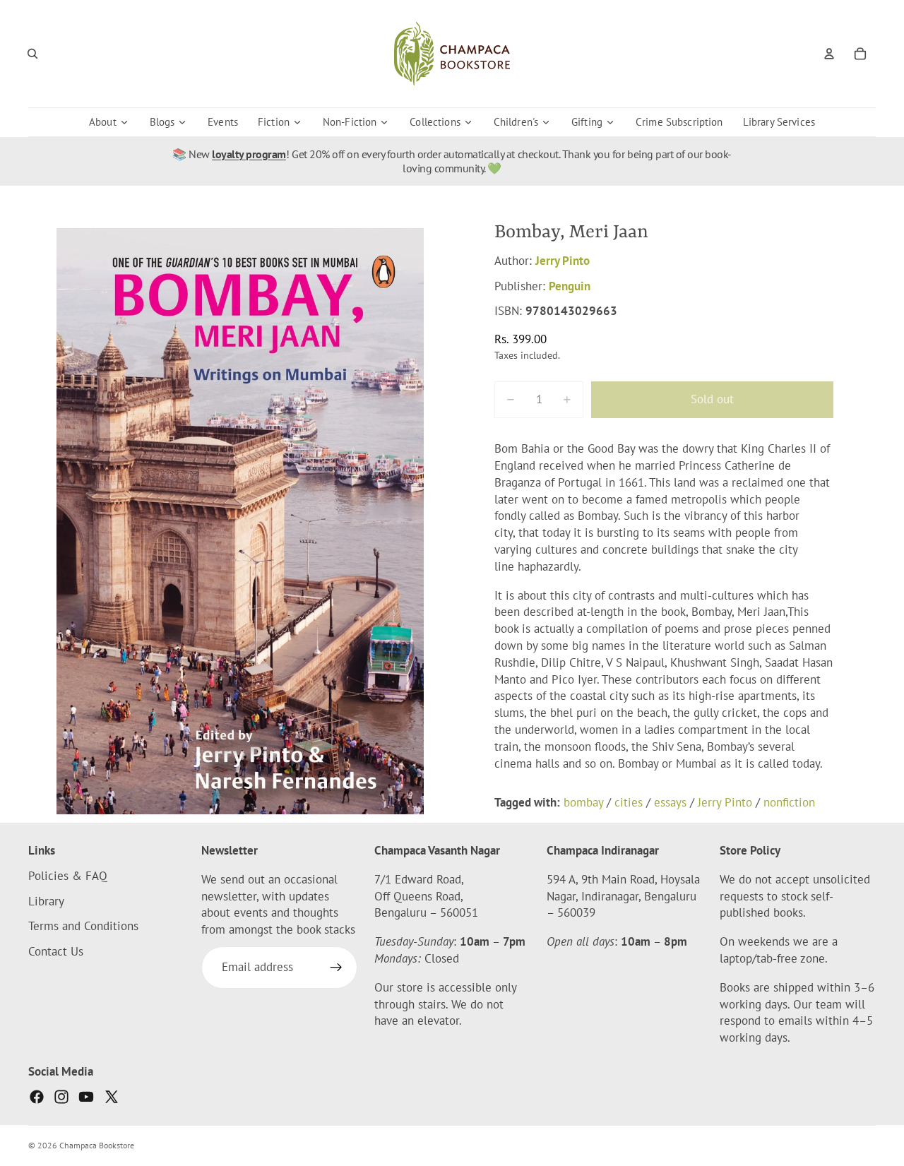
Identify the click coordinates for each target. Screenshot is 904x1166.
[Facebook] (36, 1096)
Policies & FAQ (67, 876)
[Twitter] (111, 1096)
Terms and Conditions (83, 926)
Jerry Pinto (562, 260)
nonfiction (789, 802)
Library (46, 901)
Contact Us (55, 951)
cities (628, 802)
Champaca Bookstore (96, 1145)
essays (670, 802)
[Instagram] (61, 1096)
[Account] (829, 53)
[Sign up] (336, 967)
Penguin (569, 286)
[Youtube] (86, 1096)
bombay (583, 802)
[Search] (32, 53)
